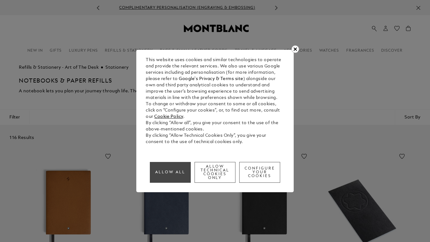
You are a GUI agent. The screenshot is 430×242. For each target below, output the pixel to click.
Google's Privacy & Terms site (211, 79)
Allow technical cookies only (215, 172)
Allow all (170, 172)
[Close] (295, 49)
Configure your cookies (260, 172)
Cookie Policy (168, 117)
